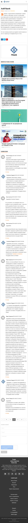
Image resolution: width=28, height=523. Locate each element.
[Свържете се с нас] (5, 474)
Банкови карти (5, 131)
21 (17, 419)
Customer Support (11, 175)
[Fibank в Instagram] (19, 474)
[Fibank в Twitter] (12, 474)
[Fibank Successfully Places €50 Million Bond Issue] (14, 71)
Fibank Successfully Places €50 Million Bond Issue (12, 79)
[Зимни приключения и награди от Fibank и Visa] (14, 137)
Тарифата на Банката (17, 253)
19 (10, 419)
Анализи (14, 482)
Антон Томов (9, 398)
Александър (9, 155)
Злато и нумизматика (14, 496)
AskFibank (14, 502)
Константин (9, 197)
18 (6, 419)
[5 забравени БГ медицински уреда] (14, 116)
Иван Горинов (9, 259)
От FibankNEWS (5, 111)
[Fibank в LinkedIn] (22, 474)
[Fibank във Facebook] (8, 474)
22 (21, 419)
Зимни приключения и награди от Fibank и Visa (13, 144)
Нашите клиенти (14, 498)
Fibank (14, 55)
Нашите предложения (14, 489)
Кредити (14, 508)
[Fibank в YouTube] (15, 474)
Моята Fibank (14, 480)
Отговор (7, 171)
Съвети (14, 510)
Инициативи (14, 484)
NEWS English (5, 66)
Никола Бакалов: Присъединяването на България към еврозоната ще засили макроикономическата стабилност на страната (13, 102)
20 (14, 419)
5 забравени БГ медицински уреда (12, 124)
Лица (4, 86)
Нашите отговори (14, 500)
